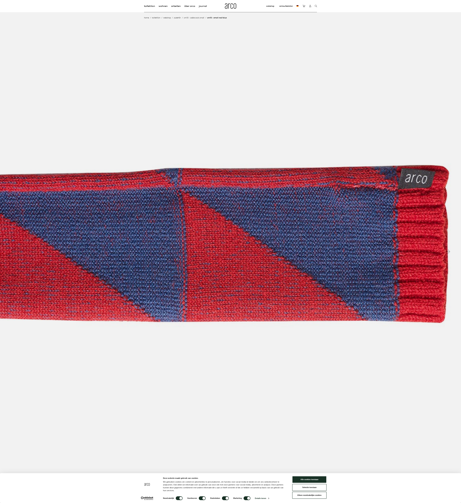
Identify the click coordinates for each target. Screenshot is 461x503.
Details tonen (260, 498)
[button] (448, 251)
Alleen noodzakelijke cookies (309, 495)
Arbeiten (176, 5)
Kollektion (149, 5)
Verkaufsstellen (286, 6)
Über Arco (189, 5)
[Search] (316, 6)
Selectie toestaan (309, 487)
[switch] (202, 498)
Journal (203, 5)
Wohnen (163, 5)
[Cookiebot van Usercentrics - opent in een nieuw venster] (147, 498)
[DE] (297, 6)
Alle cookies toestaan (309, 479)
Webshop (270, 6)
